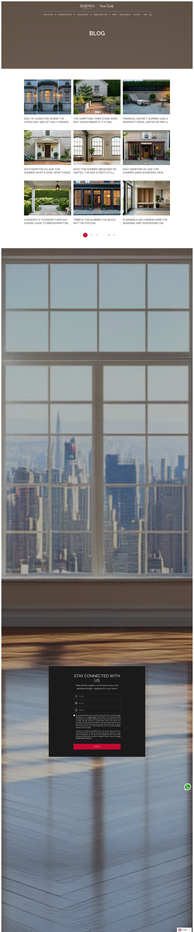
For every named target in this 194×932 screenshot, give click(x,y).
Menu (145, 15)
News (114, 15)
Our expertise (82, 15)
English (185, 930)
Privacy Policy (92, 717)
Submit (97, 747)
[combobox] (184, 930)
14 (108, 235)
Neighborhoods (65, 15)
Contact (137, 15)
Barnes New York (100, 15)
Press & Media (125, 15)
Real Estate (48, 15)
